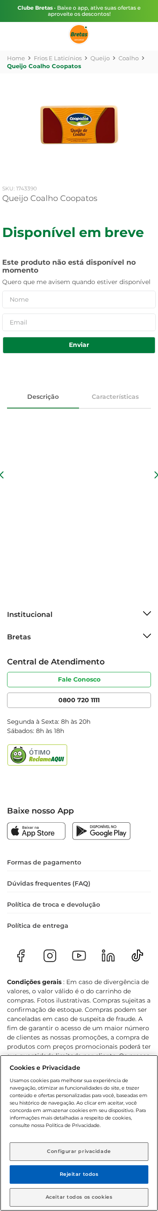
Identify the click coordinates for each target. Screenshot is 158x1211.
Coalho (128, 58)
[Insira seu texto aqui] (36, 832)
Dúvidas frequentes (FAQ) (48, 883)
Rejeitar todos (79, 1174)
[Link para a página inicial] (16, 58)
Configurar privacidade (79, 1151)
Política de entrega (37, 926)
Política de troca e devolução (53, 904)
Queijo (100, 58)
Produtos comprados (13, 87)
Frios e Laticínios (58, 58)
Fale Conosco (79, 679)
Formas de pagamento (44, 862)
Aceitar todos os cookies (79, 1197)
